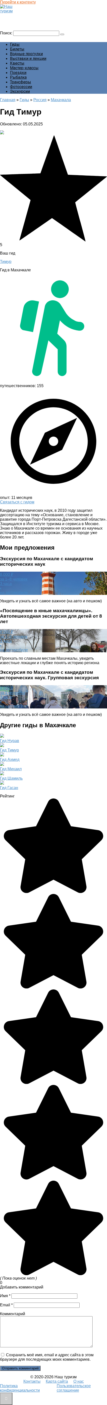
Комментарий (12, 1314)
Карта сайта (57, 1381)
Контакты (32, 1381)
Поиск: (6, 33)
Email (6, 1305)
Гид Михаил (11, 769)
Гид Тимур (9, 750)
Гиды (15, 44)
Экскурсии (20, 91)
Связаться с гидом (17, 502)
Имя (5, 1296)
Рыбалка (18, 77)
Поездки (18, 72)
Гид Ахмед (9, 759)
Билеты (17, 49)
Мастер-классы (24, 68)
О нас (78, 1381)
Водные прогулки (26, 53)
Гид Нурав (9, 741)
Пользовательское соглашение (74, 1388)
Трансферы (20, 82)
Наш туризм (13, 15)
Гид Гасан (9, 788)
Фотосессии (21, 86)
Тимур (5, 261)
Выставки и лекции (28, 58)
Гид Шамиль (11, 778)
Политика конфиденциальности (20, 1388)
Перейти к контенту (18, 2)
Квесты (17, 63)
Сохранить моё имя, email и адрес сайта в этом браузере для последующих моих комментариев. (47, 1357)
